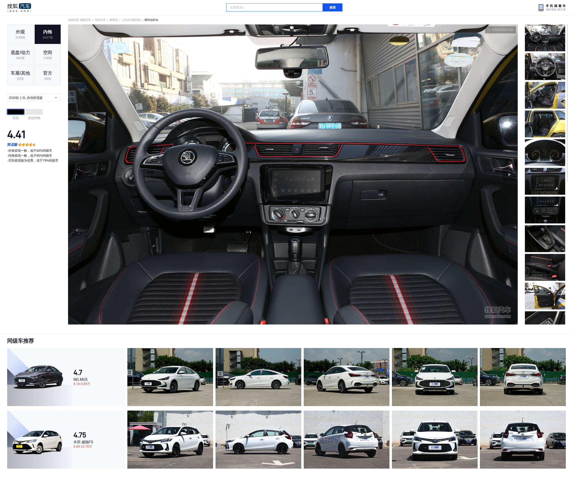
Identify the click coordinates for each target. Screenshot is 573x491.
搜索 (332, 7)
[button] (180, 174)
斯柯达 (114, 20)
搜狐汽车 (19, 7)
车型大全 (100, 20)
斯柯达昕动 (151, 20)
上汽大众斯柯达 (131, 20)
